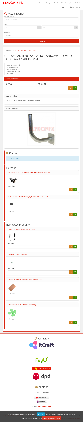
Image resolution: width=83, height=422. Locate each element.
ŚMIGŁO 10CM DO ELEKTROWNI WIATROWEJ (22, 305)
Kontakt (77, 3)
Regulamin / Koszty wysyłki (63, 3)
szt (70, 88)
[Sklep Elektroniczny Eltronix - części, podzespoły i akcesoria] (13, 3)
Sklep (41, 3)
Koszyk (48, 3)
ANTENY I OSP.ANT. (21, 50)
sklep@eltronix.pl (44, 407)
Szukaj (42, 41)
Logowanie (75, 7)
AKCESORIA (32, 50)
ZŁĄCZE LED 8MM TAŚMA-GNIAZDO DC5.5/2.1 (22, 229)
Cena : (6, 24)
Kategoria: (7, 32)
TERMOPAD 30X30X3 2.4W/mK (17, 254)
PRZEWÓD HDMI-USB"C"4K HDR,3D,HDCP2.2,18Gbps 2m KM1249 (28, 197)
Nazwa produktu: (9, 16)
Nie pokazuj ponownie (52, 418)
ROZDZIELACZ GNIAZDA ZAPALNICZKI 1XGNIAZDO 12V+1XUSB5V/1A (29, 172)
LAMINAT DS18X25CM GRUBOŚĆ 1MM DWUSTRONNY (25, 280)
